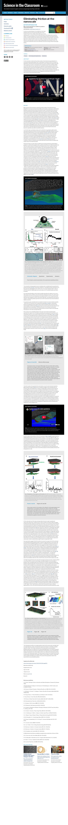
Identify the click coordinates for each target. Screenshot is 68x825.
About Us (27, 12)
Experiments (49, 276)
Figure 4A (29, 631)
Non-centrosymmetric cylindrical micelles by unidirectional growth (28, 760)
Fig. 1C (57, 161)
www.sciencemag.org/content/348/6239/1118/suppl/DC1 (35, 663)
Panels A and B (31, 503)
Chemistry (44, 55)
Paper (5, 21)
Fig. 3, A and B (48, 436)
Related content (8, 30)
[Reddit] (10, 57)
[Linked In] (12, 57)
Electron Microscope (44, 362)
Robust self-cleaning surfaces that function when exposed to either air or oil (43, 757)
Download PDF (7, 28)
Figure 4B (36, 631)
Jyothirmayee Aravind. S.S (35, 29)
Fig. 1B (49, 151)
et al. (35, 49)
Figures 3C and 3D (41, 503)
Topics (15, 12)
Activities (6, 23)
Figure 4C (43, 631)
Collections (20, 12)
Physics (25, 55)
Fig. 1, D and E (48, 303)
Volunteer (32, 12)
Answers (57, 276)
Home (5, 12)
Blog (37, 12)
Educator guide (7, 26)
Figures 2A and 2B (31, 362)
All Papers (10, 12)
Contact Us (42, 12)
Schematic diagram (32, 276)
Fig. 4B (52, 573)
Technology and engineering (34, 55)
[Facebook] (5, 57)
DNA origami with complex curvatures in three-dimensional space (56, 757)
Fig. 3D (56, 551)
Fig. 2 (54, 314)
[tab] (32, 276)
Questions (41, 276)
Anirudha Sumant (31, 49)
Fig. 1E (37, 305)
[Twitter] (7, 57)
